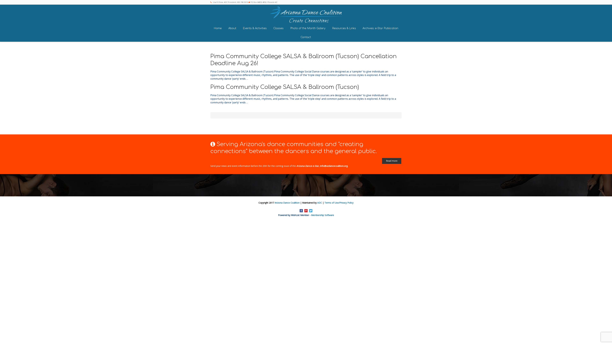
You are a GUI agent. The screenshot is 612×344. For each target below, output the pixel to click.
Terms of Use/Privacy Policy (338, 202)
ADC (319, 202)
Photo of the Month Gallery (307, 28)
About (232, 28)
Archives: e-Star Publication (380, 28)
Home (218, 28)
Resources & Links (344, 28)
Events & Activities (255, 28)
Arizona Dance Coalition (287, 202)
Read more (391, 160)
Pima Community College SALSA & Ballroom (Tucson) (284, 87)
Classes (278, 28)
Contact (306, 37)
